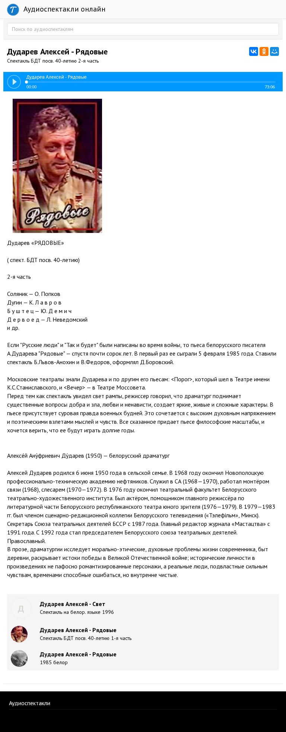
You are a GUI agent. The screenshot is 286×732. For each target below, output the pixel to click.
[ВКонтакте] (253, 51)
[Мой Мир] (274, 51)
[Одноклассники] (264, 51)
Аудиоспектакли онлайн (63, 9)
